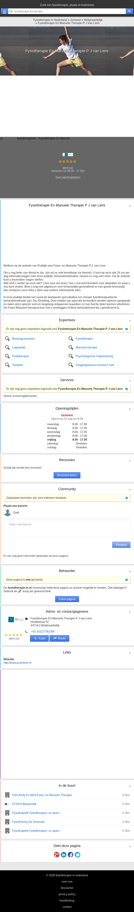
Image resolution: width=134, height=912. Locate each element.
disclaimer (67, 887)
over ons (67, 881)
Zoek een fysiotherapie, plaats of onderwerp (67, 5)
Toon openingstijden (67, 177)
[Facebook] (70, 854)
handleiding (67, 900)
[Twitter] (77, 854)
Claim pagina (67, 599)
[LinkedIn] (63, 854)
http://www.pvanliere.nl (17, 662)
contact (67, 906)
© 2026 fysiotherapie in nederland (67, 875)
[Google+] (56, 854)
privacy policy (67, 894)
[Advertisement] (67, 106)
